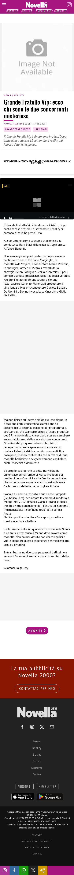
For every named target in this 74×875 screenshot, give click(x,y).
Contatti (37, 835)
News (7, 95)
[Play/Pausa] (4, 218)
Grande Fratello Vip (17, 129)
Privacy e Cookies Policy (37, 841)
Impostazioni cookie (36, 847)
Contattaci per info (37, 688)
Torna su (37, 853)
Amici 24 (27, 11)
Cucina (37, 774)
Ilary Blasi (40, 129)
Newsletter (43, 11)
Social (37, 754)
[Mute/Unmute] (10, 218)
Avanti (36, 630)
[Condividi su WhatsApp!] (23, 870)
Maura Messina (13, 123)
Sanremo (12, 11)
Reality (18, 95)
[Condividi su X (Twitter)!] (33, 870)
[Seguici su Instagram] (4, 870)
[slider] (19, 218)
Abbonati (61, 11)
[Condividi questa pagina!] (42, 870)
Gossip (37, 761)
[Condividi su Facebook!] (14, 870)
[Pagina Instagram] (69, 4)
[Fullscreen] (69, 218)
